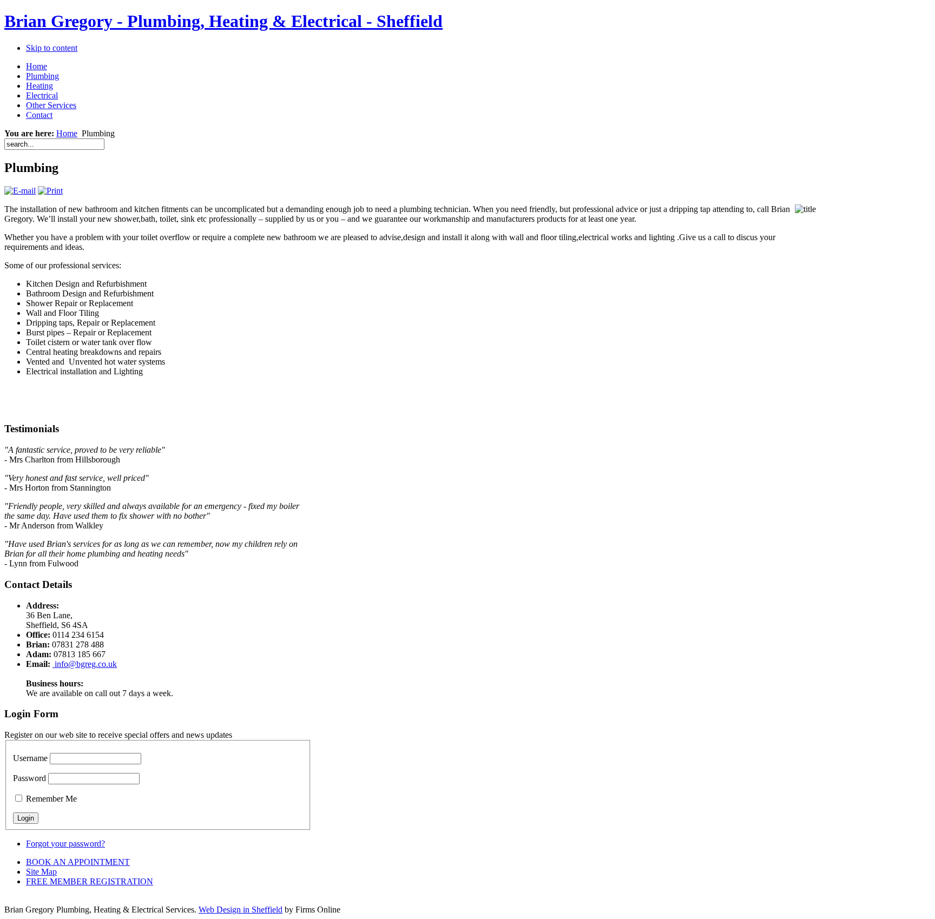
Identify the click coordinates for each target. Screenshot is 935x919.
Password (29, 778)
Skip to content (51, 47)
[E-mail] (20, 190)
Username (30, 758)
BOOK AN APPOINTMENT (78, 862)
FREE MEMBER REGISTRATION (89, 881)
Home (66, 133)
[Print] (50, 190)
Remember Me (51, 798)
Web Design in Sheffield (240, 909)
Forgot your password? (65, 843)
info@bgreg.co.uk (84, 664)
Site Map (41, 871)
